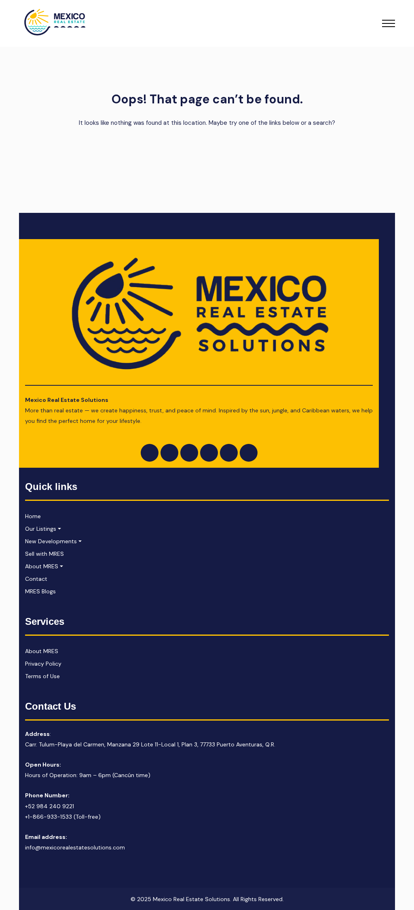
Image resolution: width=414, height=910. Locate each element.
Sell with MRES (44, 553)
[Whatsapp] (229, 453)
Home (33, 516)
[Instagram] (169, 453)
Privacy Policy (43, 663)
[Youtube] (189, 453)
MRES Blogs (40, 591)
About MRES (41, 566)
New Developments (51, 541)
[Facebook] (149, 453)
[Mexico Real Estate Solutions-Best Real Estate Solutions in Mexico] (55, 23)
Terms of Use (42, 676)
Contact (36, 578)
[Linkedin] (209, 453)
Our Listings (40, 528)
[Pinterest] (249, 453)
